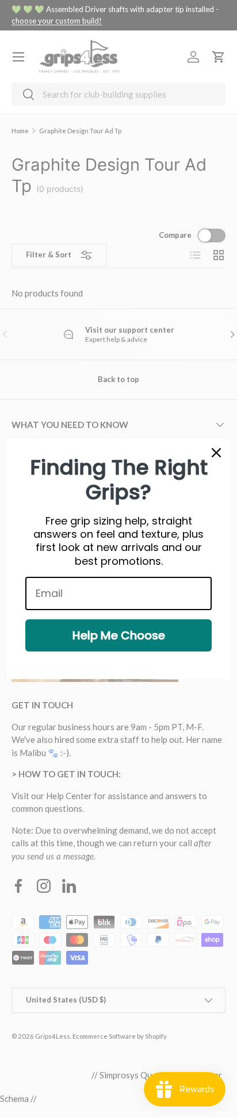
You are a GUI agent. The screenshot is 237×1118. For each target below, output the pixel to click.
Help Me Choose (118, 635)
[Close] (216, 453)
